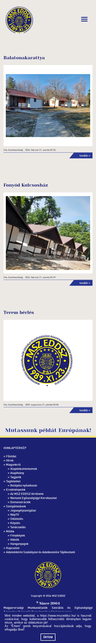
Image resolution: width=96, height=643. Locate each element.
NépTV (14, 514)
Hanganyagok (19, 544)
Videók (14, 539)
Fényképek (17, 535)
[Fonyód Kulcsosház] (48, 233)
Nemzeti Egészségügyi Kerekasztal (33, 498)
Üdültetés (16, 519)
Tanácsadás (18, 527)
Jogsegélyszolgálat (23, 510)
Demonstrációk (20, 502)
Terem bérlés (18, 312)
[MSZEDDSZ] (19, 19)
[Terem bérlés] (48, 360)
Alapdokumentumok (23, 468)
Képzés (15, 523)
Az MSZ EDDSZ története (27, 494)
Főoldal (11, 456)
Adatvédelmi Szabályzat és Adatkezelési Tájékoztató (40, 552)
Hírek (10, 460)
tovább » (84, 155)
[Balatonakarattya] (48, 105)
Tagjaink (15, 477)
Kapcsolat (12, 548)
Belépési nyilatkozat (23, 485)
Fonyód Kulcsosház (25, 185)
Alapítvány (17, 473)
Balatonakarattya (24, 57)
